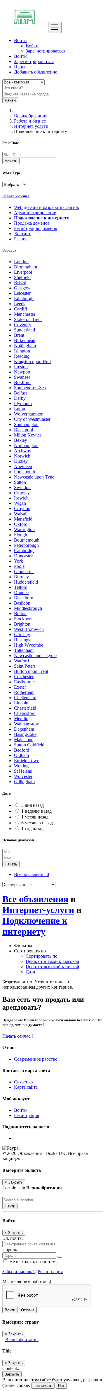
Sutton (20, 482)
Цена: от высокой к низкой (52, 966)
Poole (19, 566)
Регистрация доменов (35, 228)
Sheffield (22, 277)
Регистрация (26, 1115)
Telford (20, 587)
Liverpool (23, 272)
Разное (20, 238)
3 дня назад (32, 805)
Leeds (19, 303)
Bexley (20, 440)
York (18, 561)
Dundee (21, 592)
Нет (61, 1385)
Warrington (24, 529)
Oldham (21, 755)
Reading (21, 356)
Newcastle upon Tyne (34, 476)
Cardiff (20, 308)
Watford (21, 660)
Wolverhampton (28, 413)
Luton (19, 408)
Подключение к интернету (41, 217)
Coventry (22, 324)
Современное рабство (35, 1059)
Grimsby (22, 634)
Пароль (9, 1249)
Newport (22, 371)
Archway (22, 450)
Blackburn (23, 597)
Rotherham (24, 692)
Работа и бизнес (30, 120)
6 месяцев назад (37, 822)
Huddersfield (26, 582)
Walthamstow (26, 723)
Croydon (22, 508)
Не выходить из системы (33, 1261)
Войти (32, 45)
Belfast (20, 392)
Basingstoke (25, 734)
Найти (10, 1206)
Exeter (20, 687)
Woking (21, 765)
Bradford (22, 382)
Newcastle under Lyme (35, 655)
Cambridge (24, 550)
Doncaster (23, 555)
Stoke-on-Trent (28, 319)
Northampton (26, 445)
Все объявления (31, 874)
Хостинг (22, 233)
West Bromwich (29, 629)
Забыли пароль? (18, 1271)
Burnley (21, 576)
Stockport (23, 618)
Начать (11, 161)
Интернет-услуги (31, 126)
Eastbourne (24, 681)
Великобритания (30, 115)
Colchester (24, 676)
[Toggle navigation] (55, 27)
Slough (20, 534)
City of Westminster (32, 419)
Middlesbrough (28, 608)
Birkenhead (24, 340)
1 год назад (32, 828)
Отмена (27, 1310)
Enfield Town (26, 760)
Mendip (21, 718)
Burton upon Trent (31, 671)
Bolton (20, 613)
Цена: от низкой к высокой (52, 961)
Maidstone (23, 739)
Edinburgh (24, 298)
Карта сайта (26, 1087)
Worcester (23, 776)
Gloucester (24, 571)
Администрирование (35, 212)
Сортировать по (41, 956)
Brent (19, 335)
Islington (22, 350)
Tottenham (24, 650)
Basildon (22, 603)
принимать (43, 1385)
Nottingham (25, 345)
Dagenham (24, 729)
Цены (19, 66)
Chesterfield (25, 708)
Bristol (20, 282)
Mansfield (23, 518)
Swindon (22, 487)
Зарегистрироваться (45, 50)
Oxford (20, 524)
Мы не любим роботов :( (26, 1281)
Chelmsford (25, 713)
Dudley (21, 461)
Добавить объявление (35, 71)
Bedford (21, 750)
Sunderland (24, 329)
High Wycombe (28, 645)
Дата (30, 971)
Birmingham (25, 266)
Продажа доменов (32, 223)
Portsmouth (24, 471)
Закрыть (12, 1374)
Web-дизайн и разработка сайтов (46, 207)
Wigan (20, 503)
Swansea (22, 377)
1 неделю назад (36, 811)
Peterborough (26, 545)
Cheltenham (25, 697)
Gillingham (24, 781)
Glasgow (22, 287)
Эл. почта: (12, 1238)
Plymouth (23, 403)
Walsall (20, 513)
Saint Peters (25, 666)
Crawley (22, 492)
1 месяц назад (34, 816)
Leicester (22, 293)
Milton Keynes (27, 434)
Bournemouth (26, 539)
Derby (20, 398)
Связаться (24, 1081)
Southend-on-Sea (30, 387)
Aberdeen (23, 466)
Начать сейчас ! (17, 1036)
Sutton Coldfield (29, 744)
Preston (21, 366)
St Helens (23, 771)
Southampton (26, 424)
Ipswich (21, 497)
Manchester (24, 314)
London (21, 261)
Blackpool (23, 429)
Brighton (22, 624)
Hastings (22, 639)
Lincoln (21, 702)
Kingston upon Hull (32, 361)
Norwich (22, 455)
